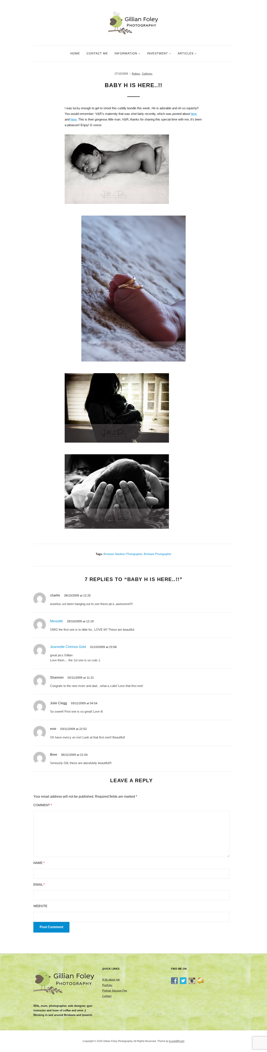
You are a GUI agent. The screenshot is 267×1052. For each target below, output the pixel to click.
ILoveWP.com (176, 1041)
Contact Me (97, 53)
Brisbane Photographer (157, 554)
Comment (42, 805)
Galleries (147, 73)
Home (75, 53)
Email (39, 884)
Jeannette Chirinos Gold (68, 647)
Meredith (56, 621)
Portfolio (107, 985)
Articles (186, 53)
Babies (136, 73)
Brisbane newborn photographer (122, 554)
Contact (107, 996)
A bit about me (111, 979)
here (194, 113)
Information (126, 53)
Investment (157, 53)
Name (39, 863)
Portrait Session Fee (114, 990)
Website (40, 906)
